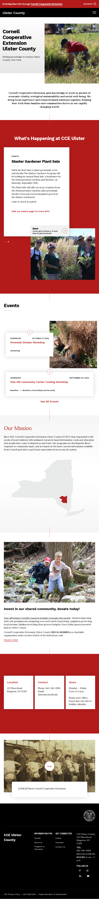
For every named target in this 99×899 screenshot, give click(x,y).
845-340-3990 (84, 850)
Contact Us (60, 847)
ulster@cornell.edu (86, 854)
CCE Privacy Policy (12, 894)
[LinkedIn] (80, 876)
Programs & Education (39, 847)
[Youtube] (88, 876)
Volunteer (59, 842)
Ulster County (14, 13)
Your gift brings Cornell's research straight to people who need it (37, 618)
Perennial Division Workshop (27, 342)
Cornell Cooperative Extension (47, 4)
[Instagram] (87, 870)
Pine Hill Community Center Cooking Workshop (39, 382)
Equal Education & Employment (53, 894)
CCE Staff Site (29, 894)
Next (45, 230)
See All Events (49, 401)
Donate (37, 838)
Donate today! (11, 639)
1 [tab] (5, 241)
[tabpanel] (36, 182)
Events (58, 838)
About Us (38, 842)
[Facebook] (80, 870)
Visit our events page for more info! (31, 211)
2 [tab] (8, 241)
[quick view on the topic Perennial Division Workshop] (29, 332)
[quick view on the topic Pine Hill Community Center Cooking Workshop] (49, 372)
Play (50, 768)
